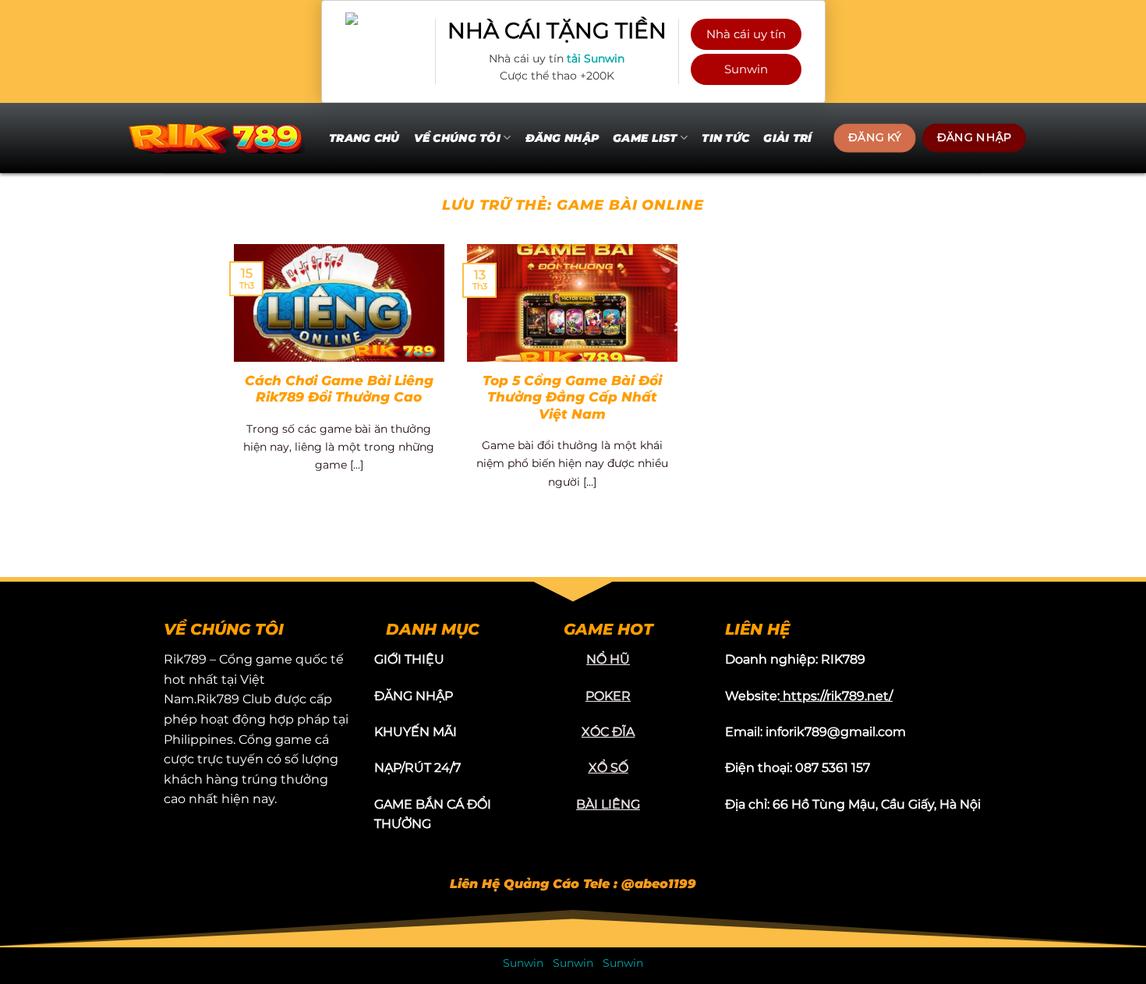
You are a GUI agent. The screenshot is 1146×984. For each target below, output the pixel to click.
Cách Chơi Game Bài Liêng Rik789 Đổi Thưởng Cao (339, 389)
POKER (608, 695)
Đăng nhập (562, 138)
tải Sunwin (595, 58)
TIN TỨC (725, 138)
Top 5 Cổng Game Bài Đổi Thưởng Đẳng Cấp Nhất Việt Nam (572, 397)
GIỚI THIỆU (409, 659)
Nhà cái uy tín (746, 34)
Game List (645, 138)
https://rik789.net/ (838, 695)
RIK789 (843, 659)
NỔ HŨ (608, 659)
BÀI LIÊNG (608, 804)
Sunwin (746, 69)
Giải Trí (787, 138)
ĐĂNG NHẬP (413, 695)
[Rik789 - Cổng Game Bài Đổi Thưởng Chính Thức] (215, 137)
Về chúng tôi (457, 138)
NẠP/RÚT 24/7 (417, 767)
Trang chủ (364, 138)
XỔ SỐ (608, 767)
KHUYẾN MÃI (415, 731)
